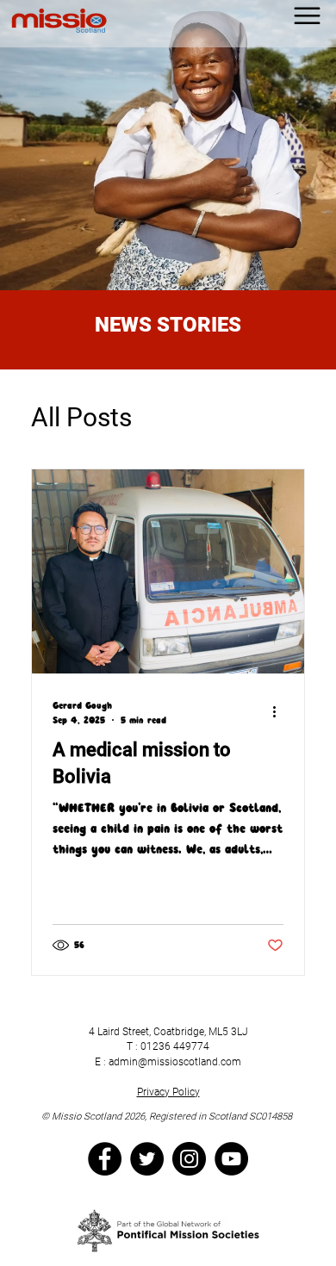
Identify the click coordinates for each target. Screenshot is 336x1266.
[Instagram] (189, 1159)
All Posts (81, 417)
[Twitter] (147, 1159)
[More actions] (281, 712)
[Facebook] (104, 1159)
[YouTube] (231, 1159)
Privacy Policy (168, 1091)
